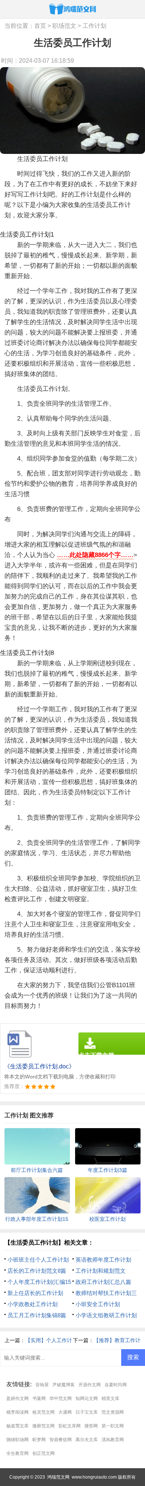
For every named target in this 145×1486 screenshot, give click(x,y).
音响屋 (42, 1384)
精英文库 (110, 1398)
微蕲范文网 (43, 1426)
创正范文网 (43, 1453)
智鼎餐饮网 (60, 1439)
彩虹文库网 (69, 1426)
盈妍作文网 (17, 1398)
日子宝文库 (86, 1412)
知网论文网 (86, 1398)
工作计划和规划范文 (100, 1271)
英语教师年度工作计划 (103, 1259)
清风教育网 (113, 1439)
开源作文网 (89, 1384)
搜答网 (91, 1426)
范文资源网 (113, 1412)
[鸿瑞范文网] (72, 8)
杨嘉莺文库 (17, 1426)
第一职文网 (113, 1426)
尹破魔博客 (63, 1384)
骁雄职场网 (17, 1439)
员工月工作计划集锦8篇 (36, 1315)
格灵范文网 (43, 1412)
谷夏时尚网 (115, 1384)
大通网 (65, 1412)
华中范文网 (60, 1398)
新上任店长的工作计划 (35, 1293)
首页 (40, 26)
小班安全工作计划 (97, 1304)
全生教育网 (17, 1453)
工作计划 (94, 26)
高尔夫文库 (86, 1439)
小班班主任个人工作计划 (38, 1259)
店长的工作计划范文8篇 (36, 1271)
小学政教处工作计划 (32, 1304)
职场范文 (64, 26)
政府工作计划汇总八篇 (103, 1282)
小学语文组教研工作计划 (106, 1315)
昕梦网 (39, 1439)
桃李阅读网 (17, 1412)
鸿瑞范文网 (58, 1477)
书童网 (39, 1398)
